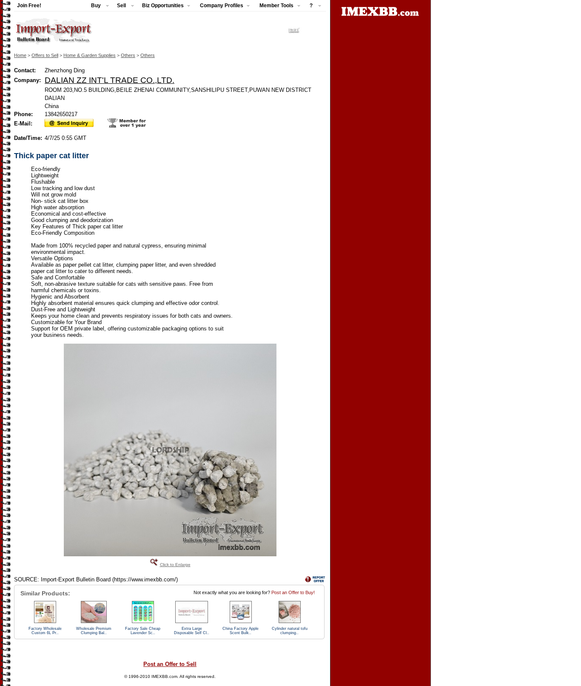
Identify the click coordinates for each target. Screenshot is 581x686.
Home (20, 55)
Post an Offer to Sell (170, 664)
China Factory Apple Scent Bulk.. (240, 630)
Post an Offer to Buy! (293, 592)
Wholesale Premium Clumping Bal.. (93, 630)
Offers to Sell (44, 55)
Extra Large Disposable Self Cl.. (191, 630)
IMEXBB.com (164, 676)
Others (128, 55)
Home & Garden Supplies (89, 55)
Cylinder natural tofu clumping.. (290, 630)
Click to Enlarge (175, 564)
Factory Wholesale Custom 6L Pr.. (45, 630)
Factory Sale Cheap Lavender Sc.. (142, 630)
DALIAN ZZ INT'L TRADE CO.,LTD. (109, 80)
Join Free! (29, 6)
